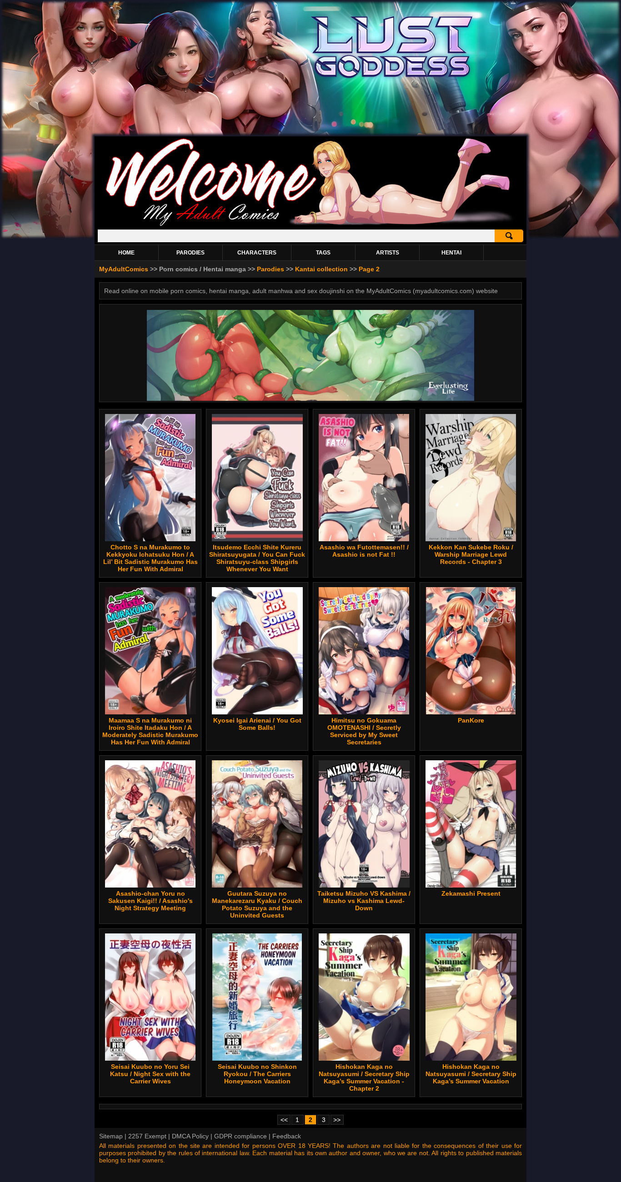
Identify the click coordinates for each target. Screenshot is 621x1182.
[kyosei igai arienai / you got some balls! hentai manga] (257, 650)
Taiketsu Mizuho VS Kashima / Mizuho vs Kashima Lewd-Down (364, 901)
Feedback (286, 1136)
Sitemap (111, 1136)
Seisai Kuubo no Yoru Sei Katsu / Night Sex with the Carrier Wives (150, 1074)
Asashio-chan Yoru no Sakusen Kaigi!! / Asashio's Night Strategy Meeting (150, 901)
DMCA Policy (190, 1136)
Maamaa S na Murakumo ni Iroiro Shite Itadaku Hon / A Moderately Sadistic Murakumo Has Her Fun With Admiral (150, 731)
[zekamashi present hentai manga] (471, 824)
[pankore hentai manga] (470, 650)
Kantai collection (321, 269)
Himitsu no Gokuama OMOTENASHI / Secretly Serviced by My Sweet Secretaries (364, 731)
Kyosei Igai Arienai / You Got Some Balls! (257, 724)
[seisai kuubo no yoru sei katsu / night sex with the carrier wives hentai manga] (150, 997)
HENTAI (451, 252)
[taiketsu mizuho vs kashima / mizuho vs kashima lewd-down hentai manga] (364, 824)
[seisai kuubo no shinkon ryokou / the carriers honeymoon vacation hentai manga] (257, 997)
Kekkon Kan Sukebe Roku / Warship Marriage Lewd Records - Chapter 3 (471, 554)
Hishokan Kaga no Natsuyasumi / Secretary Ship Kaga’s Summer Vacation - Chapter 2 (364, 1077)
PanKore (471, 720)
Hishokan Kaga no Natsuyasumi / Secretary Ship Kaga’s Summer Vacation (471, 1074)
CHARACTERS (256, 252)
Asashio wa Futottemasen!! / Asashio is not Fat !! (364, 551)
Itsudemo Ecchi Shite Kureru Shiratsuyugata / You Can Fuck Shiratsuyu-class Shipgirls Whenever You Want (257, 558)
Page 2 (369, 269)
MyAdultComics (123, 269)
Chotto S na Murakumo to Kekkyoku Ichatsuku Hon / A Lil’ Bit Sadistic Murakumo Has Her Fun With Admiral (150, 558)
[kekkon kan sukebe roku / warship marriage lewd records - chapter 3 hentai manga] (471, 477)
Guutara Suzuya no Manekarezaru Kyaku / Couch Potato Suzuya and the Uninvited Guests (257, 904)
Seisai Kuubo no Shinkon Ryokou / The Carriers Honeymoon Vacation (257, 1074)
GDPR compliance (240, 1136)
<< (284, 1119)
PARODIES (190, 252)
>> (337, 1119)
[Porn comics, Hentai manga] (310, 225)
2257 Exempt (147, 1136)
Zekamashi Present (471, 893)
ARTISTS (387, 252)
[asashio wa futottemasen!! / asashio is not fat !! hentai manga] (364, 477)
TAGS (323, 252)
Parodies (270, 269)
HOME (126, 252)
